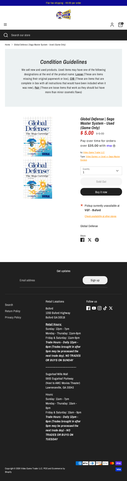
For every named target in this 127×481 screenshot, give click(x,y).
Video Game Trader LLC (94, 152)
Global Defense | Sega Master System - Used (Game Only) (40, 44)
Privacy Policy (13, 317)
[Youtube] (94, 308)
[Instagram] (100, 308)
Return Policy (12, 311)
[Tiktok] (105, 308)
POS (45, 468)
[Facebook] (88, 308)
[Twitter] (111, 308)
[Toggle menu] (5, 24)
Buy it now (101, 192)
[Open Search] (5, 35)
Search (9, 305)
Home (7, 44)
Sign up (95, 280)
